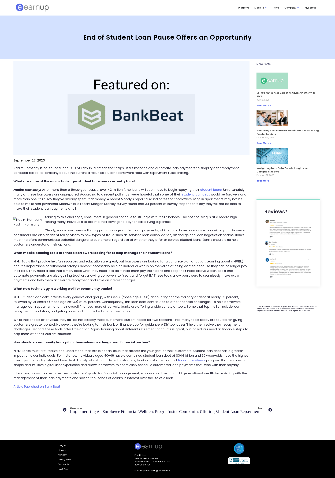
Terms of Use (64, 464)
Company (62, 455)
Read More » (263, 105)
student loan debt (196, 194)
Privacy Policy (64, 459)
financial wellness (191, 360)
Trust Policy (63, 469)
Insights (62, 445)
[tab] (244, 8)
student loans (211, 189)
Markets (62, 450)
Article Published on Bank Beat (36, 386)
